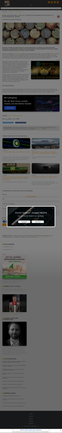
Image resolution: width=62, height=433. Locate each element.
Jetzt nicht (38, 221)
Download (24, 221)
